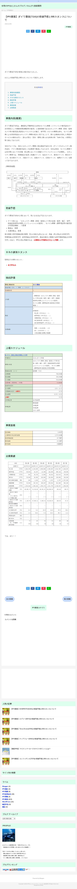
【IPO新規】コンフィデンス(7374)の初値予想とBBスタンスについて (34, 759)
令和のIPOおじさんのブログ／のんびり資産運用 (21, 6)
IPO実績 (5, 791)
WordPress (6, 802)
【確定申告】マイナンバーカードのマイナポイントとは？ (31, 749)
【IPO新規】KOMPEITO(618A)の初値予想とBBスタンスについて (33, 709)
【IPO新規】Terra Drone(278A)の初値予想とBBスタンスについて (34, 729)
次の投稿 (9, 599)
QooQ (41, 885)
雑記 (3, 807)
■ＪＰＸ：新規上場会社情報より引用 (16, 355)
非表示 (40, 87)
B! (38, 31)
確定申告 (5, 804)
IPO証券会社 (6, 794)
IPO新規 (68, 27)
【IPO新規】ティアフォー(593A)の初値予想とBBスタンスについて (34, 739)
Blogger (5, 786)
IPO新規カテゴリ (38, 607)
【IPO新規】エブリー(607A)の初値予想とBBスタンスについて (32, 719)
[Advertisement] (38, 49)
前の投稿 (67, 599)
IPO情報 (5, 796)
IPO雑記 (5, 789)
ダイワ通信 (36, 284)
